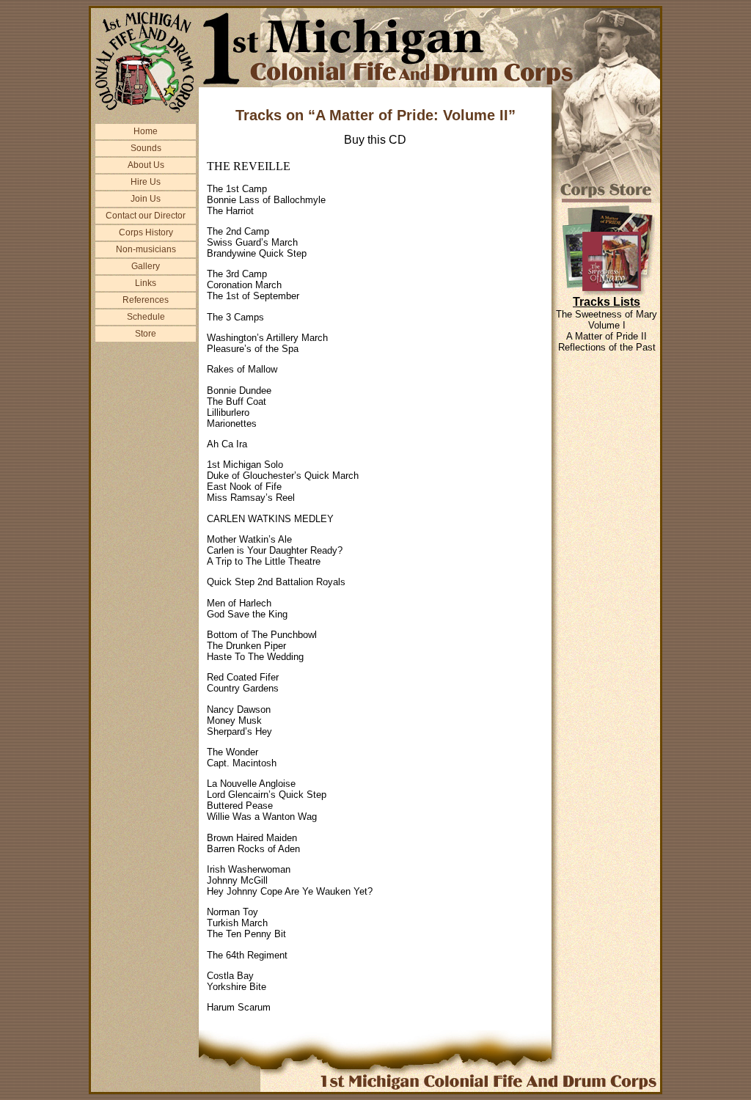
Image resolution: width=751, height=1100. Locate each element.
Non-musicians (146, 249)
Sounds (146, 148)
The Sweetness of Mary (606, 314)
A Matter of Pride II (606, 336)
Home (145, 131)
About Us (146, 165)
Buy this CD (375, 139)
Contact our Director (146, 215)
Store (145, 334)
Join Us (146, 199)
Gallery (145, 266)
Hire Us (146, 182)
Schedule (146, 317)
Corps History (146, 232)
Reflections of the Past (607, 347)
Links (145, 283)
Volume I (607, 325)
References (145, 300)
